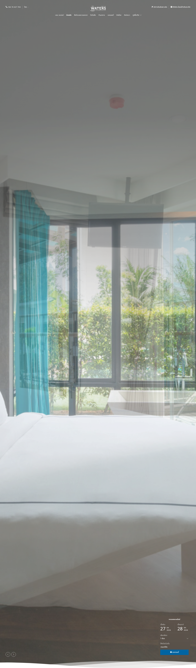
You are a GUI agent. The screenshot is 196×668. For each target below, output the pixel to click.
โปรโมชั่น (93, 15)
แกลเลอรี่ (111, 15)
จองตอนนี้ (175, 652)
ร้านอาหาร (102, 15)
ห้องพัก (68, 15)
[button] (8, 654)
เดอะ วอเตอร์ (59, 15)
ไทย (25, 7)
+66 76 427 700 (14, 7)
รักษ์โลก (118, 15)
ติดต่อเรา (127, 15)
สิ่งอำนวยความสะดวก (81, 15)
